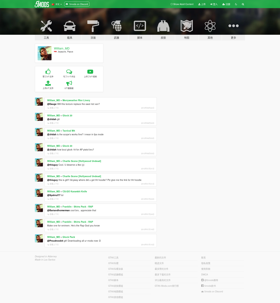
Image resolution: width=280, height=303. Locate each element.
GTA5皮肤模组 (115, 285)
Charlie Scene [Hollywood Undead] (82, 161)
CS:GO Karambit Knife (75, 191)
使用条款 (205, 268)
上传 (203, 4)
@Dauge (52, 104)
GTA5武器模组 (115, 274)
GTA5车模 (113, 263)
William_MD (62, 48)
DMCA (204, 274)
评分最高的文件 (163, 280)
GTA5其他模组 (115, 297)
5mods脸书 (210, 285)
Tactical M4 (69, 130)
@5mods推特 (211, 280)
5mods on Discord (213, 291)
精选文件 (159, 263)
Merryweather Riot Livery (76, 100)
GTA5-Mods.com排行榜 (167, 285)
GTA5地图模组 (115, 291)
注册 (227, 4)
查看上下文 (54, 107)
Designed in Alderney (46, 256)
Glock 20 (67, 115)
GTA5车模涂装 (115, 268)
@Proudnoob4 (55, 240)
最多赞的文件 (161, 268)
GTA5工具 (113, 257)
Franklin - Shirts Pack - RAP (78, 206)
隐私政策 (205, 263)
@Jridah (51, 119)
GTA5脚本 (113, 280)
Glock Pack (69, 237)
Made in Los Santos (45, 259)
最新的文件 (160, 257)
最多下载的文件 (163, 274)
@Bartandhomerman (58, 210)
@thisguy (52, 164)
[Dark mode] (236, 4)
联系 (203, 257)
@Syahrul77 (53, 195)
